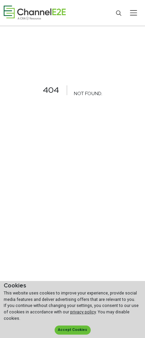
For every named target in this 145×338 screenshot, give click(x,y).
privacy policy (83, 311)
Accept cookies (72, 330)
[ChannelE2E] (35, 13)
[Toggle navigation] (133, 13)
